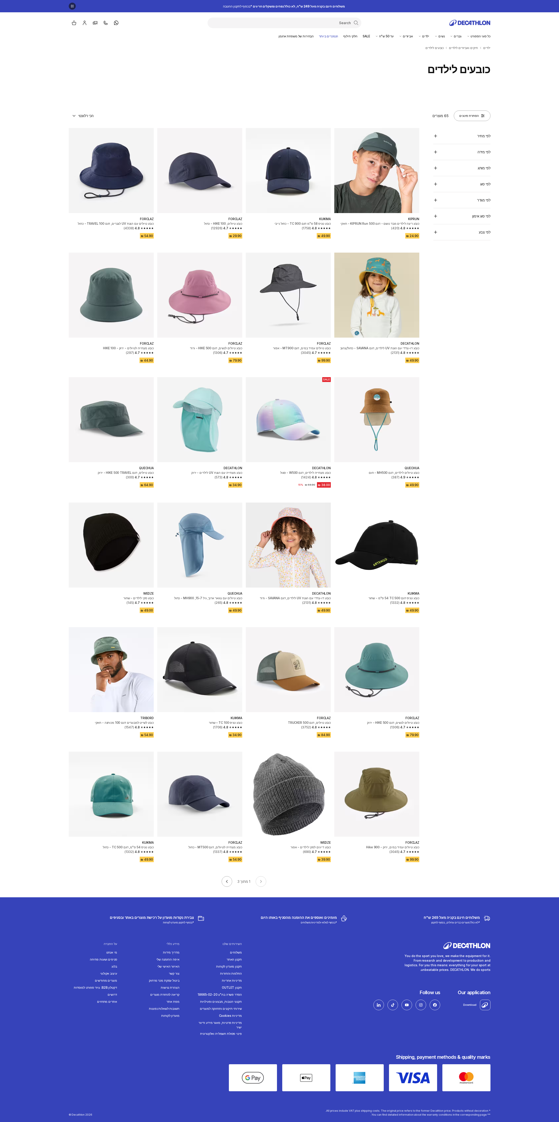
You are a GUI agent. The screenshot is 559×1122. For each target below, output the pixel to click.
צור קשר (174, 973)
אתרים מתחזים (107, 1001)
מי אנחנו (111, 952)
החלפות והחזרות (231, 973)
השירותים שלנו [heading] (232, 944)
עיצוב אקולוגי (108, 973)
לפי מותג (484, 168)
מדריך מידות (171, 952)
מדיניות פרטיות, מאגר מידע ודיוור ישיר (220, 1025)
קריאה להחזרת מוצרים (164, 994)
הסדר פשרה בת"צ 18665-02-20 (220, 994)
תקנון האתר (234, 959)
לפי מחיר (483, 136)
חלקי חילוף (350, 36)
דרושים (112, 994)
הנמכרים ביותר (328, 36)
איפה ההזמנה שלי (167, 959)
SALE (366, 36)
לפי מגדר (483, 200)
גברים (457, 36)
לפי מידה (484, 152)
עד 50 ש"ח (386, 36)
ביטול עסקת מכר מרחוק (164, 980)
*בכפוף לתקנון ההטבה (284, 6)
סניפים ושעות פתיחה (103, 959)
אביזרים (407, 36)
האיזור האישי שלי (168, 966)
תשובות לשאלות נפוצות (164, 1008)
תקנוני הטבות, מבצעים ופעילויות (221, 1001)
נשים (441, 36)
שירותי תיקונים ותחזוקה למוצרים (221, 1008)
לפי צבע (484, 232)
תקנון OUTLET (232, 987)
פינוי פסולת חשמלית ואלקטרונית (221, 1033)
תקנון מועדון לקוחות (229, 966)
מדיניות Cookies (230, 1015)
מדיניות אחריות (232, 980)
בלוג (114, 966)
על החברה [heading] (110, 944)
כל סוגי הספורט (480, 36)
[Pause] (72, 6)
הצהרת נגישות (170, 987)
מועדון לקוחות (170, 1015)
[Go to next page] (227, 881)
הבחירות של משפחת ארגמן (296, 36)
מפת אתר (172, 1001)
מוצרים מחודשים (106, 980)
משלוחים (236, 952)
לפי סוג (485, 184)
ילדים (425, 36)
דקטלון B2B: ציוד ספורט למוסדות (95, 987)
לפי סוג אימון (481, 216)
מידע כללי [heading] (172, 944)
